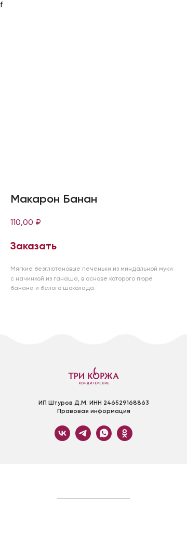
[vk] (62, 438)
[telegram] (83, 438)
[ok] (124, 438)
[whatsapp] (104, 438)
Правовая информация (93, 411)
